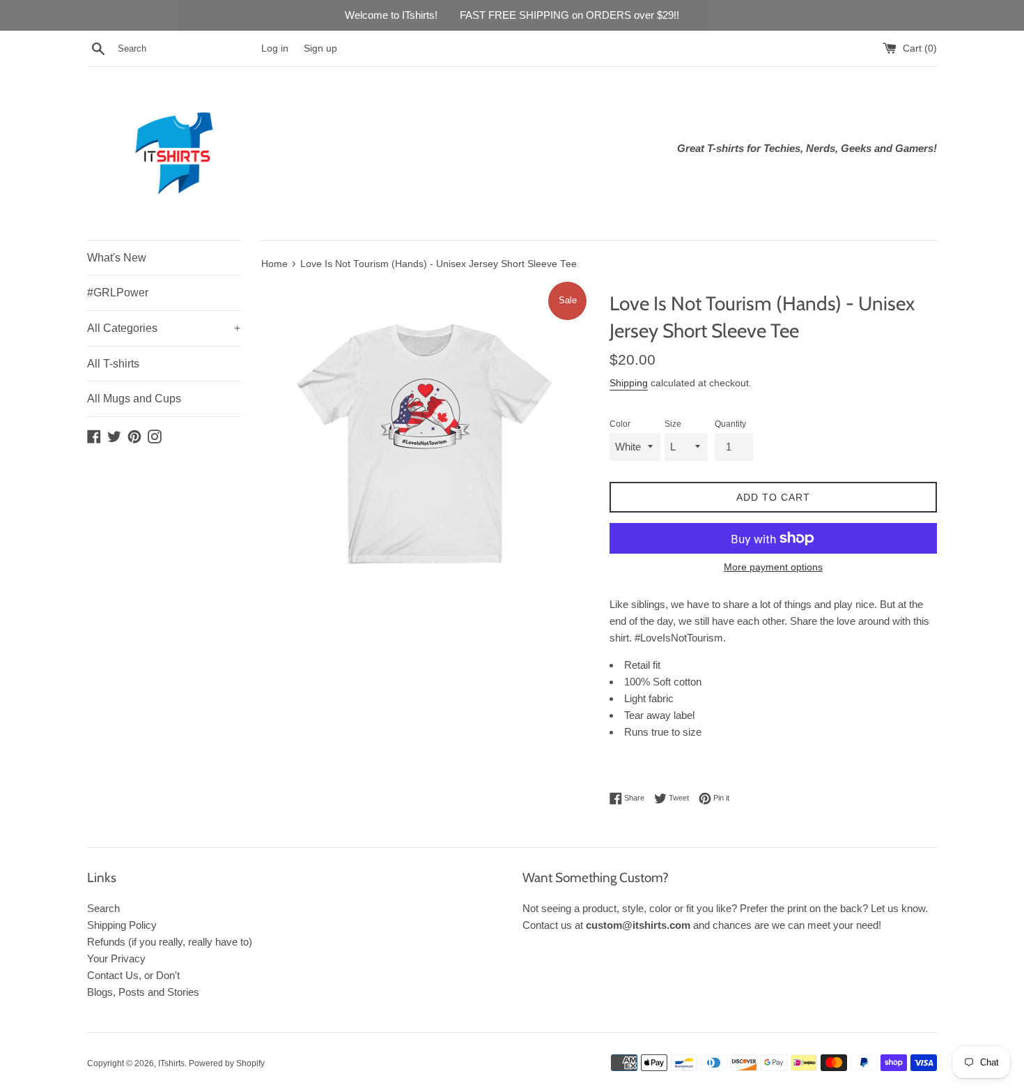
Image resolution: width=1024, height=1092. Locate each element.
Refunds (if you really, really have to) (169, 942)
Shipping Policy (122, 925)
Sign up (320, 48)
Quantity (730, 424)
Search (103, 908)
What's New (116, 258)
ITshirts (171, 1063)
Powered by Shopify (227, 1063)
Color (620, 424)
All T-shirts (113, 364)
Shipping (629, 382)
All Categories (163, 328)
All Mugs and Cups (134, 398)
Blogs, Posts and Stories (143, 992)
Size (673, 424)
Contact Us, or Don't (133, 975)
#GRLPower (117, 292)
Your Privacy (116, 958)
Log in (274, 48)
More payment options (773, 566)
